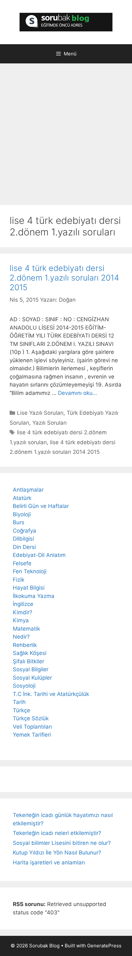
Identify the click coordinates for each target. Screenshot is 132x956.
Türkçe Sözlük (31, 718)
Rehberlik (25, 645)
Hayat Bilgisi (29, 587)
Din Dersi (24, 547)
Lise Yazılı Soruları (40, 413)
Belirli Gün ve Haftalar (41, 506)
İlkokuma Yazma (33, 596)
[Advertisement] (66, 136)
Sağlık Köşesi (29, 653)
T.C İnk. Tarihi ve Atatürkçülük (51, 694)
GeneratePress (104, 946)
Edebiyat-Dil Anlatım (39, 555)
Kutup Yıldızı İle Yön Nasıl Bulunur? (57, 852)
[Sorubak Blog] (66, 22)
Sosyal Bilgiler (30, 669)
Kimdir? (22, 612)
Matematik (26, 628)
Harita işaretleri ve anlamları (49, 862)
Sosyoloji (24, 685)
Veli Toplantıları (32, 726)
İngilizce (23, 604)
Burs (18, 522)
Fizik (18, 579)
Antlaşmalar (28, 489)
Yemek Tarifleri (32, 734)
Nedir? (21, 636)
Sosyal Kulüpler (32, 677)
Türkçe (21, 710)
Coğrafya (24, 530)
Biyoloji (22, 514)
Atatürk (22, 498)
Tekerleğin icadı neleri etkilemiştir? (57, 833)
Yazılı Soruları (49, 423)
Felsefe (22, 563)
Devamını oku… (77, 393)
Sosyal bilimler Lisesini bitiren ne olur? (62, 843)
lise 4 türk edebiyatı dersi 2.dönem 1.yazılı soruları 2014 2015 (64, 277)
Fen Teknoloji (29, 571)
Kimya (21, 620)
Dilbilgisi (23, 538)
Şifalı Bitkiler (28, 661)
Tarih (19, 702)
